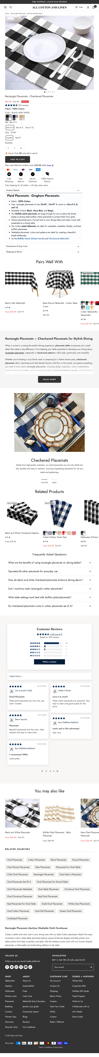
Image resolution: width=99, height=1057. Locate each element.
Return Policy (55, 996)
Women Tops (10, 1016)
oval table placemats (48, 889)
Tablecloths (10, 980)
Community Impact (31, 1011)
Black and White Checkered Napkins (22, 533)
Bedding (8, 1006)
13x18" (9, 137)
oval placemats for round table (52, 881)
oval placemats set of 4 (19, 881)
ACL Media (77, 1011)
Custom (53, 1016)
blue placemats (43, 867)
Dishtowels (9, 991)
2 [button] (46, 771)
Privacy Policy (58, 1047)
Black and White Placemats (17, 832)
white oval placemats (79, 903)
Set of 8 (19, 127)
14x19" (18, 137)
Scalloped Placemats (17, 918)
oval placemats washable (19, 889)
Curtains (8, 1011)
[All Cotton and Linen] (49, 7)
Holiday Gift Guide (80, 991)
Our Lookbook (29, 1027)
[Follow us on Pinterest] (21, 967)
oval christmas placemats (19, 896)
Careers (53, 1001)
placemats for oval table (68, 867)
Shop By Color (11, 1027)
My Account (55, 980)
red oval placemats (47, 896)
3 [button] (50, 771)
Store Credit (77, 1016)
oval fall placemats (44, 911)
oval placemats (14, 859)
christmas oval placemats (77, 889)
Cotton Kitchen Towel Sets (55, 537)
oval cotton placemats (18, 911)
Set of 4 (9, 127)
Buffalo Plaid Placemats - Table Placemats (57, 834)
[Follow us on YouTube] (26, 967)
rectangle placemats (43, 874)
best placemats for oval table (21, 903)
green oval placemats (70, 911)
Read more (49, 379)
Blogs (25, 1016)
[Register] (92, 967)
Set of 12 (29, 127)
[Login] (88, 7)
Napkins (8, 985)
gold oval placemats (52, 903)
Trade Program (78, 996)
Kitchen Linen (11, 996)
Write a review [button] (49, 661)
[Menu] (5, 7)
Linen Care (27, 996)
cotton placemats (36, 859)
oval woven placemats (18, 867)
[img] (15, 686)
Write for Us (77, 1001)
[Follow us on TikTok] (30, 967)
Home (7, 13)
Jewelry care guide (31, 1006)
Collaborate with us (80, 1006)
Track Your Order (57, 1006)
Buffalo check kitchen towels (31, 238)
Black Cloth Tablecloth (15, 303)
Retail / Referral (57, 1021)
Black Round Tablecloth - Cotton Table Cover (60, 304)
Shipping (54, 991)
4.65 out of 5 (56, 634)
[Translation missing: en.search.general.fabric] (11, 7)
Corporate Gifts (79, 985)
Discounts (9, 1021)
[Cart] (93, 7)
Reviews (26, 1021)
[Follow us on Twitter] (12, 967)
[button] (11, 105)
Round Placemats (80, 859)
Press (25, 991)
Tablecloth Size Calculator (34, 1001)
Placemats (9, 1001)
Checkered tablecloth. (59, 238)
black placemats (58, 859)
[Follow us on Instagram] (16, 967)
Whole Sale (77, 980)
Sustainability (28, 985)
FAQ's (52, 1011)
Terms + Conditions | (46, 1047)
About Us (27, 980)
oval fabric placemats (70, 874)
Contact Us (54, 985)
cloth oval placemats (17, 874)
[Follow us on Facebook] (7, 967)
